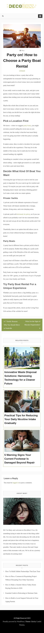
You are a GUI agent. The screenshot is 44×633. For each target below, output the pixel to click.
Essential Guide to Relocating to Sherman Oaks (21, 593)
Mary (22, 50)
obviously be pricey (23, 214)
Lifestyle (22, 71)
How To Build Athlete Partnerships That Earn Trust (22, 571)
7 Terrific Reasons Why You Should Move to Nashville (12, 325)
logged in (16, 483)
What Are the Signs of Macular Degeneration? (32, 323)
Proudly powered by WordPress (13, 621)
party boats (27, 125)
